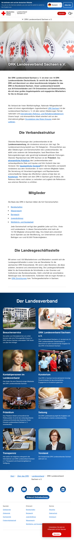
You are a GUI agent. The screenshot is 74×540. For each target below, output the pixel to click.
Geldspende (7, 510)
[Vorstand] (54, 439)
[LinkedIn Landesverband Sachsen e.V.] (63, 489)
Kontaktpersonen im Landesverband (13, 376)
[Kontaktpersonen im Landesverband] (19, 360)
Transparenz (9, 453)
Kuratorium (44, 374)
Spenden (62, 13)
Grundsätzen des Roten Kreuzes (38, 119)
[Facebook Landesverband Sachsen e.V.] (11, 489)
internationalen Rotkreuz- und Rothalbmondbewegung (41, 113)
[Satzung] (54, 398)
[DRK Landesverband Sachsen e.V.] (54, 318)
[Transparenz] (19, 439)
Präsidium (8, 412)
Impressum (52, 517)
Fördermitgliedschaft (9, 520)
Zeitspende (6, 513)
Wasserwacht (16, 210)
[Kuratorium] (54, 360)
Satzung (42, 412)
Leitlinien (11, 121)
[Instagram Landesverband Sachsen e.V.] (37, 489)
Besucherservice (12, 332)
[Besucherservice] (19, 318)
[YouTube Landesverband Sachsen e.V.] (24, 489)
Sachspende (7, 517)
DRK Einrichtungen (19, 278)
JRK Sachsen (53, 108)
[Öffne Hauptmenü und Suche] (70, 13)
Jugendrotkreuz (17, 218)
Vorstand (43, 453)
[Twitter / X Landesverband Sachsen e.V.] (50, 489)
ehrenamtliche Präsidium (19, 160)
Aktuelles (52, 510)
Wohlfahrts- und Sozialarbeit (22, 222)
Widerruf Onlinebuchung (37, 497)
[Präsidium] (19, 398)
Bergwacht (15, 214)
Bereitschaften (16, 207)
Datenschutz (53, 513)
